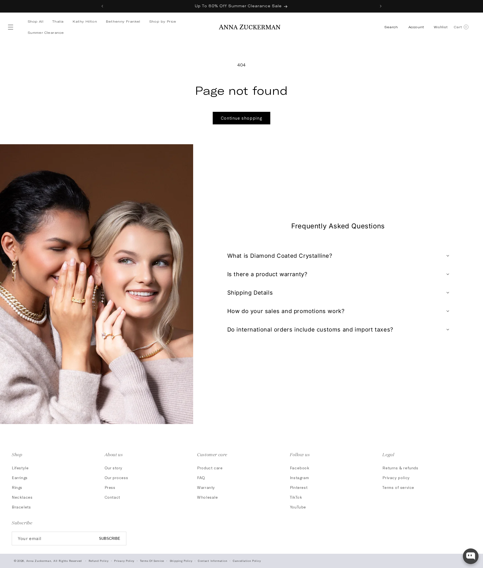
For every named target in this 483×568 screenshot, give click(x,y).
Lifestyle (20, 467)
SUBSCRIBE (109, 538)
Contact (112, 497)
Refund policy (99, 560)
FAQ (201, 477)
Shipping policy (181, 560)
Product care (209, 467)
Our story (113, 467)
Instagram (299, 477)
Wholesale (207, 497)
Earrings (20, 477)
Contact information (212, 560)
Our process (116, 477)
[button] (12, 27)
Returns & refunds (400, 467)
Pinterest (298, 487)
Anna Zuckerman (38, 560)
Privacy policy (395, 477)
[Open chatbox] (471, 556)
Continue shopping (241, 117)
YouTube (298, 507)
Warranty (206, 487)
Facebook (299, 467)
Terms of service (398, 487)
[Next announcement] (381, 6)
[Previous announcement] (102, 6)
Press (110, 487)
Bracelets (21, 507)
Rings (17, 487)
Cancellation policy (247, 560)
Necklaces (22, 497)
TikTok (296, 497)
